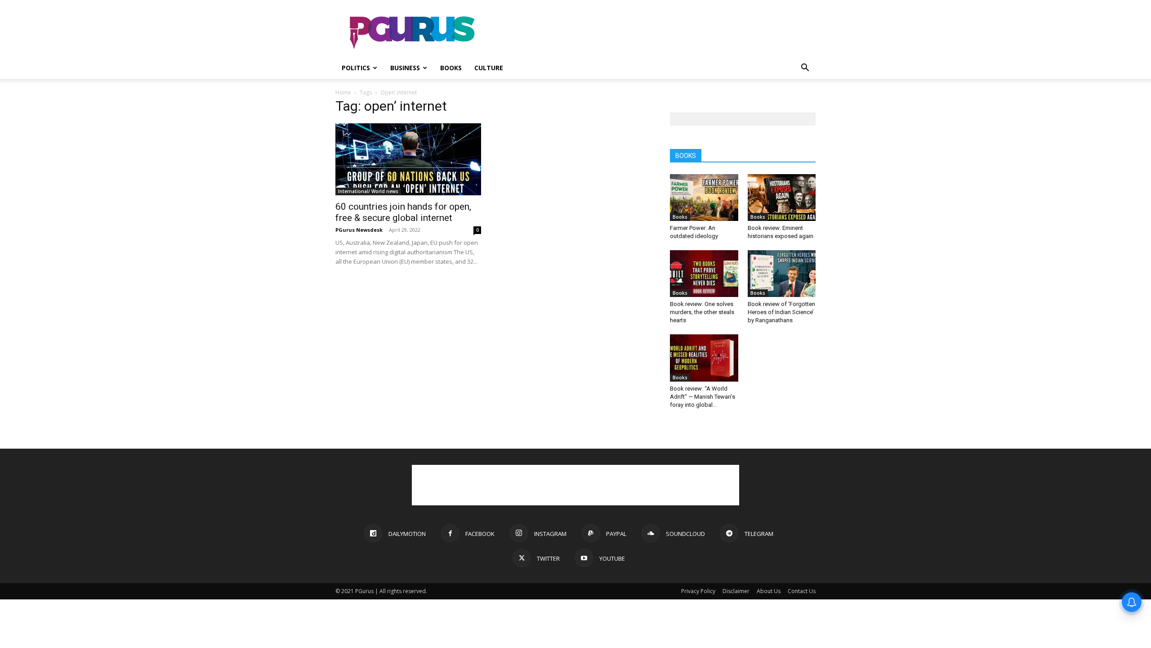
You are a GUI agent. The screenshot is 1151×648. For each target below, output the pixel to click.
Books (451, 67)
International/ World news (368, 191)
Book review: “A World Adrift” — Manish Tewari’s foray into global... (702, 396)
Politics (356, 67)
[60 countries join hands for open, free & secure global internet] (408, 159)
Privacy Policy (698, 591)
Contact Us (802, 591)
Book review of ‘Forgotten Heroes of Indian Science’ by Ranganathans (781, 312)
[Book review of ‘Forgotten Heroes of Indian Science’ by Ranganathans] (782, 273)
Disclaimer (736, 591)
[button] (805, 68)
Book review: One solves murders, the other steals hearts (702, 312)
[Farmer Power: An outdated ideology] (704, 197)
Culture (488, 67)
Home (343, 92)
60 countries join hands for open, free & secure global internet (403, 212)
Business (405, 67)
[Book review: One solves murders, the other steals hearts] (704, 273)
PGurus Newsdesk (359, 229)
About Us (769, 591)
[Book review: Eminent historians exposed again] (782, 197)
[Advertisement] (652, 33)
